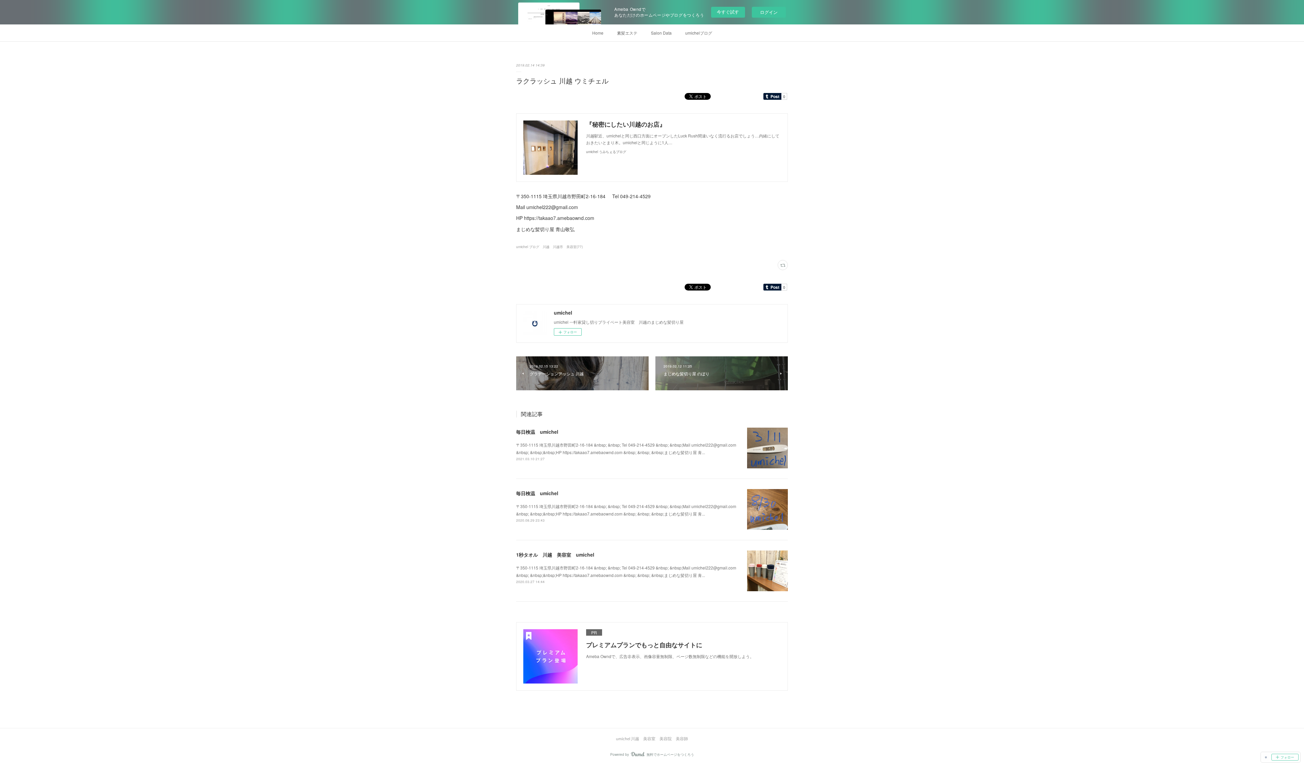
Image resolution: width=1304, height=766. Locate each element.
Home (597, 33)
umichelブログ (698, 33)
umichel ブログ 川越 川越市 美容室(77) (549, 246)
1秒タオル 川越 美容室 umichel (555, 554)
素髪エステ (627, 33)
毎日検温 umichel (537, 431)
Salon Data (661, 33)
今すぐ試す (728, 11)
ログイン (769, 12)
